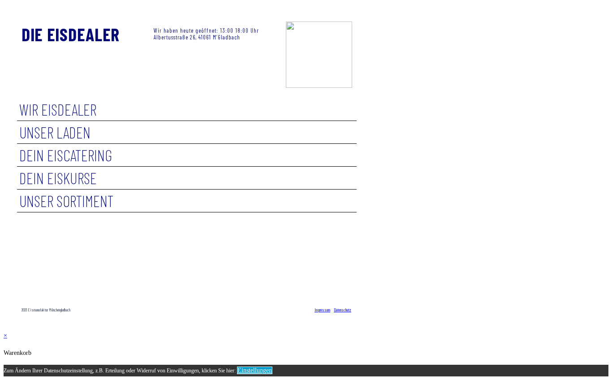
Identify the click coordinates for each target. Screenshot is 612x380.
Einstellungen (254, 370)
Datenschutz (342, 309)
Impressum (322, 309)
